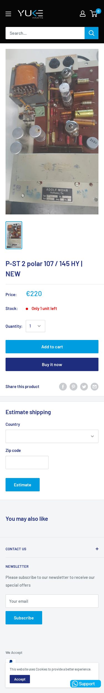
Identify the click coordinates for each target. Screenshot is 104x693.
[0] (93, 13)
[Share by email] (94, 386)
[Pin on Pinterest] (73, 386)
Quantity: (14, 326)
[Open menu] (8, 14)
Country (13, 424)
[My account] (82, 14)
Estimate (22, 484)
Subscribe (24, 617)
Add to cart (52, 346)
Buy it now (52, 364)
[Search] (91, 33)
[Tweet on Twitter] (84, 386)
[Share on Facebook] (63, 386)
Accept (20, 679)
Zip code (13, 450)
